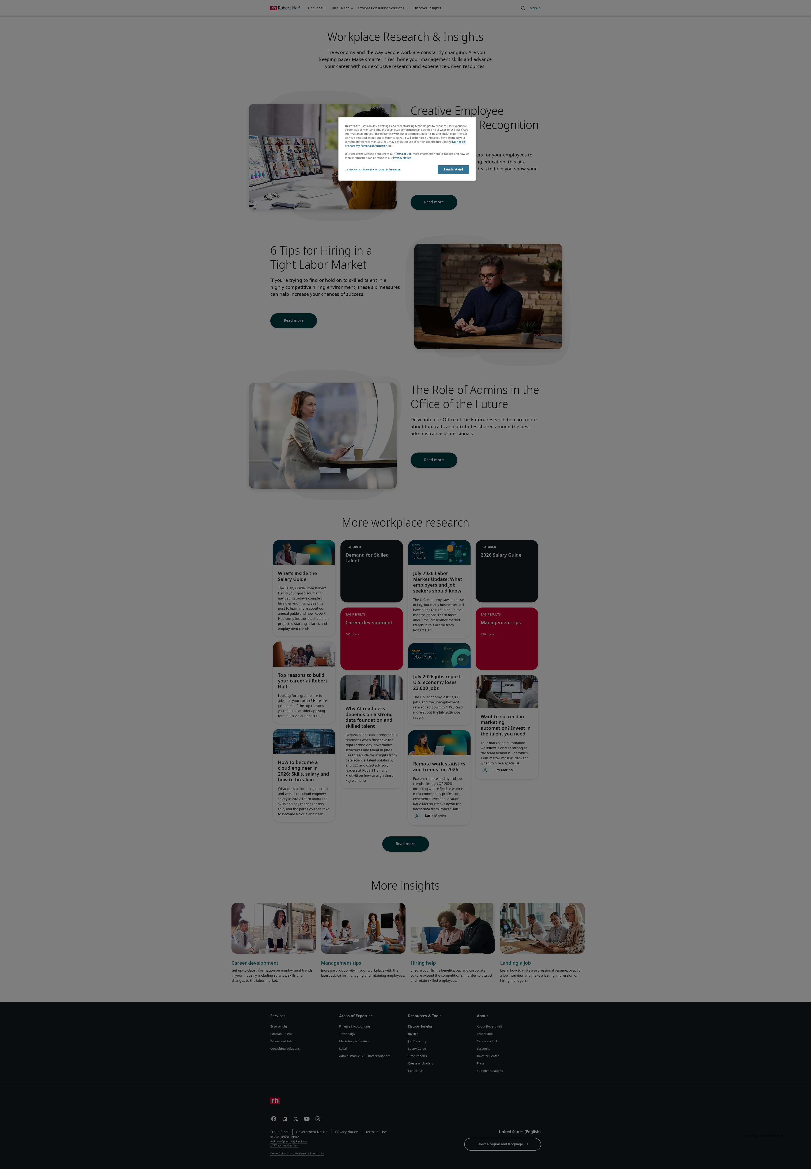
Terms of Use (403, 154)
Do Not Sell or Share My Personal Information (373, 170)
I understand (453, 169)
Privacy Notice (402, 158)
